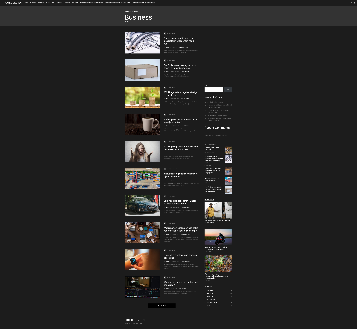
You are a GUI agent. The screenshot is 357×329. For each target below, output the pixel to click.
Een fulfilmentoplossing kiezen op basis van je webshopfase (180, 66)
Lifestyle (210, 296)
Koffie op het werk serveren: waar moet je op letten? (180, 121)
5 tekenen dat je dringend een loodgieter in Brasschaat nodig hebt (179, 41)
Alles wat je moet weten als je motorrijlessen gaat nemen (216, 248)
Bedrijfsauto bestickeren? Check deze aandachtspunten (180, 202)
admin (167, 47)
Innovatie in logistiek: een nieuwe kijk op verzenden (180, 175)
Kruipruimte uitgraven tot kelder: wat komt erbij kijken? (218, 111)
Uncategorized (212, 302)
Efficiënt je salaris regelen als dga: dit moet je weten (181, 93)
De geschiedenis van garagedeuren (218, 115)
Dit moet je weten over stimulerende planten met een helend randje (216, 276)
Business (210, 290)
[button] (354, 3)
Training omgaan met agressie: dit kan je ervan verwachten (181, 148)
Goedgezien (13, 2)
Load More (160, 305)
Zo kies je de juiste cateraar (215, 102)
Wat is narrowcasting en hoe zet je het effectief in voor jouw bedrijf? (181, 229)
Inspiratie (210, 293)
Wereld (209, 306)
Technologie (211, 299)
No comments (184, 47)
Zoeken (206, 85)
